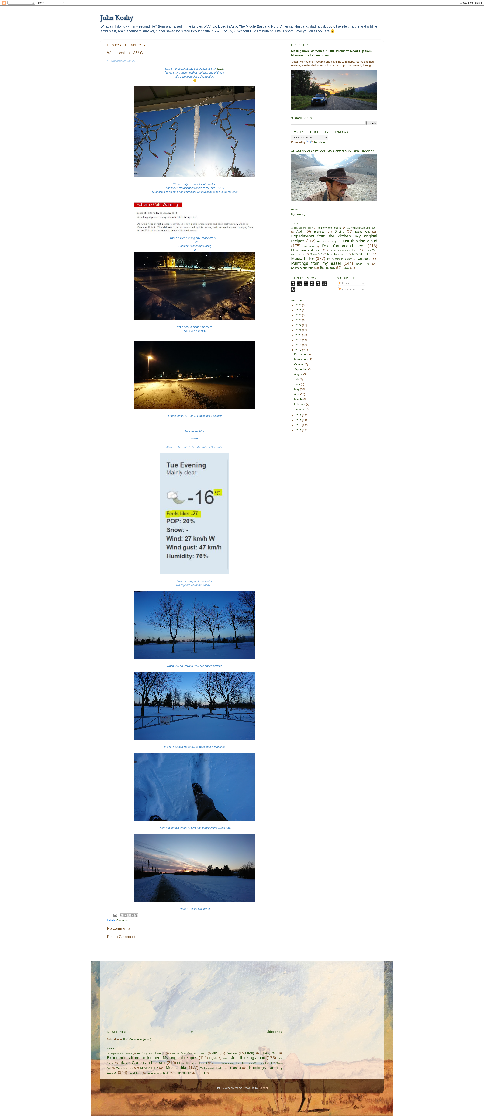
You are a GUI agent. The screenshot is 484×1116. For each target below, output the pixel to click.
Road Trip (134, 1073)
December (300, 354)
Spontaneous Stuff (158, 1073)
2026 (298, 305)
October (299, 364)
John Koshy (116, 18)
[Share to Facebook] (132, 915)
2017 (298, 350)
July (297, 379)
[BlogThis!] (125, 915)
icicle (220, 68)
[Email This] (122, 915)
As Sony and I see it (150, 1053)
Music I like (176, 1067)
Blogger (263, 1088)
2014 (298, 425)
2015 (298, 420)
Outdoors (122, 920)
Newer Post (116, 1032)
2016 (298, 415)
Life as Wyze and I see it (259, 1063)
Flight (212, 1058)
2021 (298, 330)
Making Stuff (316, 254)
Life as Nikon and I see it (192, 1063)
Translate (319, 142)
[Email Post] (115, 915)
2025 (298, 310)
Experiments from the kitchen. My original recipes (152, 1057)
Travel (201, 1073)
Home (196, 1032)
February (300, 404)
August (298, 374)
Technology (183, 1072)
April (297, 394)
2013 (298, 430)
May (297, 389)
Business (231, 1053)
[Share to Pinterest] (136, 915)
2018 (298, 345)
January (299, 409)
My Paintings (298, 214)
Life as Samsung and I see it (228, 1063)
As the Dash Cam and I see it (189, 1053)
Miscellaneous (124, 1068)
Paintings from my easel (316, 263)
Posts (345, 283)
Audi (215, 1053)
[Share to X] (129, 915)
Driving (250, 1053)
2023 (298, 320)
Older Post (274, 1032)
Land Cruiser (308, 246)
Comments (348, 289)
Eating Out (269, 1053)
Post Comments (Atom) (137, 1039)
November (300, 359)
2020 (298, 335)
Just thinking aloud (248, 1057)
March (298, 399)
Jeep (224, 1058)
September (301, 369)
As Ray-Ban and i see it (119, 1053)
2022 (298, 325)
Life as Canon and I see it (142, 1062)
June (297, 384)
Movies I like (149, 1067)
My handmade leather (212, 1068)
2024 (298, 315)
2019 (298, 340)
